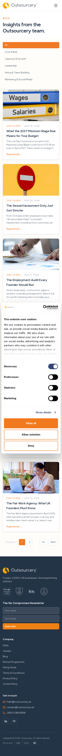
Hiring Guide (9, 667)
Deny (31, 445)
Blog (5, 656)
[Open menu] (55, 5)
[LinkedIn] (6, 721)
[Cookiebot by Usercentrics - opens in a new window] (43, 307)
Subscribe (10, 626)
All (6, 45)
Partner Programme (13, 661)
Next (53, 542)
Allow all (31, 423)
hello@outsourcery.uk (19, 701)
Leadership (11, 65)
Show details (43, 412)
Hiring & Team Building (17, 72)
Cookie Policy (10, 683)
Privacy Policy (10, 678)
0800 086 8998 (16, 712)
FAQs (6, 645)
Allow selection (31, 434)
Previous (10, 542)
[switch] (53, 377)
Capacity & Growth (15, 58)
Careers (7, 650)
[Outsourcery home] (20, 5)
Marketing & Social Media (18, 79)
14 (43, 542)
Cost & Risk (11, 52)
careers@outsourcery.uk (20, 707)
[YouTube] (14, 721)
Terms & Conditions (14, 672)
